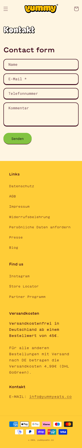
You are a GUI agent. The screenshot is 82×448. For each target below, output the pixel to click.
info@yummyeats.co (50, 396)
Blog (13, 247)
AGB (12, 196)
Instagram (19, 276)
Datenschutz (21, 186)
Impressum (19, 206)
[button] (6, 9)
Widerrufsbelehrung (29, 217)
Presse (16, 237)
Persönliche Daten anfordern (40, 227)
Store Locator (24, 286)
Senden (17, 138)
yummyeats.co (45, 440)
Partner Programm (27, 296)
